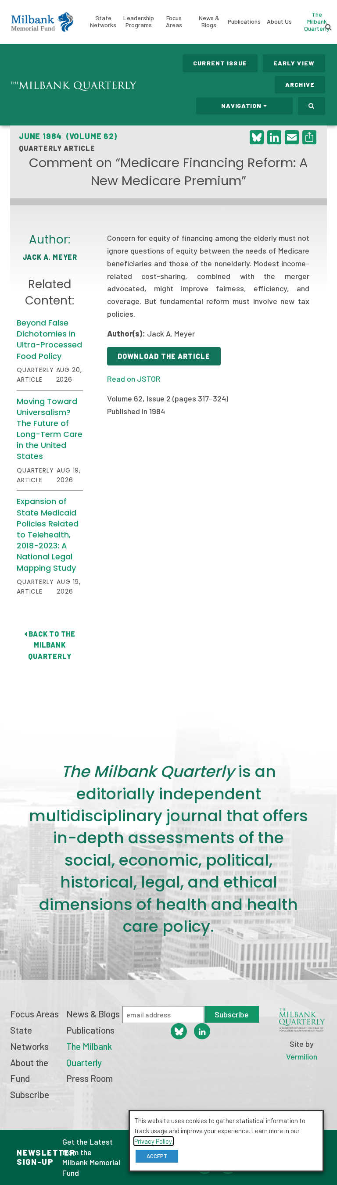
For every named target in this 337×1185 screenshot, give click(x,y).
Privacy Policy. (153, 1141)
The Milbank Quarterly (317, 21)
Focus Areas (174, 21)
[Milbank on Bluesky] (179, 1031)
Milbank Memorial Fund (42, 22)
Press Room (89, 1078)
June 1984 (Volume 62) (68, 136)
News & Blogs (209, 21)
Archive (300, 84)
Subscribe (29, 1094)
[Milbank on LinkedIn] (202, 1031)
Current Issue (220, 63)
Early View (294, 63)
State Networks (103, 21)
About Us (279, 21)
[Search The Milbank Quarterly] (311, 106)
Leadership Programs (138, 21)
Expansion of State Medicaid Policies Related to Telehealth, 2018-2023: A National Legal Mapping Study (48, 534)
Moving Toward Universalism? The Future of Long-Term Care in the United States (49, 429)
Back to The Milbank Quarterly (51, 645)
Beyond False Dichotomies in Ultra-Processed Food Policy (49, 339)
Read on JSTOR (134, 378)
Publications (244, 21)
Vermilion (301, 1056)
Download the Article (164, 356)
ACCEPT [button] (157, 1156)
